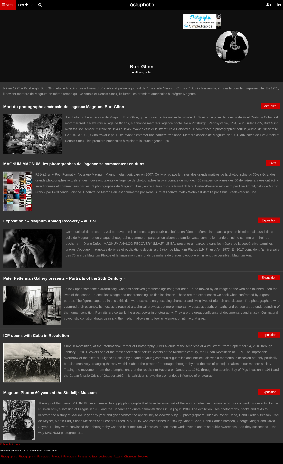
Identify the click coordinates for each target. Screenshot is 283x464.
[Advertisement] (121, 37)
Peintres (82, 456)
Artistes (93, 456)
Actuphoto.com (11, 444)
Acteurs (118, 456)
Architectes (105, 456)
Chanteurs (130, 456)
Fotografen (69, 456)
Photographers (27, 456)
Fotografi (56, 456)
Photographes (8, 456)
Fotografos (43, 456)
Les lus (25, 5)
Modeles (143, 456)
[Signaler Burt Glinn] (133, 72)
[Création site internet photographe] (202, 28)
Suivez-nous (50, 450)
